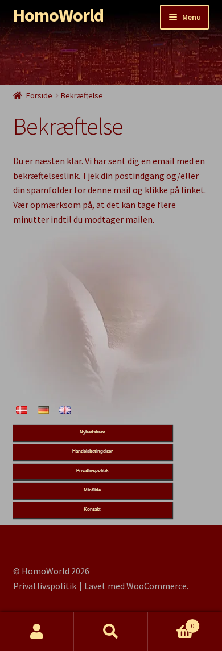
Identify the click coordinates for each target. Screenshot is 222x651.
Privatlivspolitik (44, 585)
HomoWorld (58, 15)
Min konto (37, 631)
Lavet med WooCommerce (135, 585)
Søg (111, 631)
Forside (39, 95)
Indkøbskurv (171, 622)
